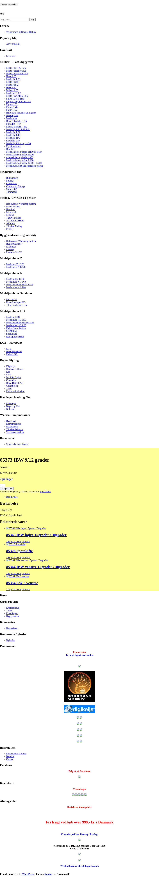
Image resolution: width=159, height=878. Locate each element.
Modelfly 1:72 (13, 137)
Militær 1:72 (12, 84)
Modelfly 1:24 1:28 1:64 (18, 129)
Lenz (8, 374)
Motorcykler (12, 115)
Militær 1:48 (12, 82)
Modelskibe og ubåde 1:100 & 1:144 (24, 151)
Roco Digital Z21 (14, 383)
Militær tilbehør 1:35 (16, 70)
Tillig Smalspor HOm (16, 305)
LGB (8, 348)
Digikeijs (10, 366)
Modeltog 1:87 (13, 93)
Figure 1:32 (12, 104)
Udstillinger (12, 613)
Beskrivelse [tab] (12, 496)
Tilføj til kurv (6, 488)
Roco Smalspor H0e (16, 302)
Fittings (10, 180)
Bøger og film (13, 406)
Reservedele (12, 426)
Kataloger (11, 403)
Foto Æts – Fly (13, 124)
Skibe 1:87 (11, 189)
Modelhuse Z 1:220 (15, 267)
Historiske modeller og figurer (21, 112)
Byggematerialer (14, 244)
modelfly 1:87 (13, 140)
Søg (32, 19)
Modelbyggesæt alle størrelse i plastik (24, 165)
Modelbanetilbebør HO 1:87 (20, 322)
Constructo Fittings (15, 186)
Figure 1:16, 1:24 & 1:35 (18, 101)
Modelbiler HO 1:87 (16, 325)
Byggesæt (11, 421)
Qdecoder (11, 380)
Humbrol (10, 209)
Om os (9, 759)
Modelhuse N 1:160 (16, 281)
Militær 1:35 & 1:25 (16, 68)
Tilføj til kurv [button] (23, 541)
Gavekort (10, 56)
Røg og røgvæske (15, 336)
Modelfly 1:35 (13, 79)
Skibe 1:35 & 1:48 (15, 98)
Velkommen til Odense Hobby (21, 32)
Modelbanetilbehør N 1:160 (19, 284)
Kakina (48, 874)
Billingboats (12, 178)
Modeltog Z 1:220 (15, 264)
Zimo (8, 388)
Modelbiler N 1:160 (16, 287)
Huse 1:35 (11, 76)
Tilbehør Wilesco (14, 429)
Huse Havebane (14, 351)
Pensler (9, 229)
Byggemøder (12, 616)
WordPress (28, 874)
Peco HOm (11, 299)
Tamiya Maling (13, 217)
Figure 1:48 (12, 107)
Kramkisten (12, 628)
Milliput (10, 215)
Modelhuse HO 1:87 (16, 319)
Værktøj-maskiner (15, 432)
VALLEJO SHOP (15, 220)
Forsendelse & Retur (16, 753)
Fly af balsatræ (13, 146)
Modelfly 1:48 (13, 135)
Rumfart (10, 149)
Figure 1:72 (12, 110)
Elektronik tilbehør (15, 391)
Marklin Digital (13, 377)
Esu (8, 371)
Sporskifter (45, 491)
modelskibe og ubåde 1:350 (19, 157)
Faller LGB (12, 354)
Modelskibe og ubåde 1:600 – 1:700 (24, 163)
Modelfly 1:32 (13, 132)
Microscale (11, 212)
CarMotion (11, 331)
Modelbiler (11, 118)
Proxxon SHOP (14, 252)
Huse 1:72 (11, 87)
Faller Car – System (16, 328)
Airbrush (10, 223)
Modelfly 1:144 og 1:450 (18, 143)
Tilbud (9, 610)
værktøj (10, 249)
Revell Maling (13, 206)
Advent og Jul (13, 44)
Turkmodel (11, 192)
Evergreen (11, 246)
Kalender (10, 409)
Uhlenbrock (12, 385)
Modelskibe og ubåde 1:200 (20, 154)
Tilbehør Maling (14, 226)
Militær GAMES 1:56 (17, 96)
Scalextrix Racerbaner (17, 444)
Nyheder (10, 640)
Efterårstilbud (12, 607)
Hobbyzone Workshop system (21, 203)
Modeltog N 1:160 (15, 279)
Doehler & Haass (14, 369)
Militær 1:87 (12, 90)
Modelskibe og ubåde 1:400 (20, 160)
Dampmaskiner (13, 423)
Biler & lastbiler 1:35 (16, 121)
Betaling (10, 756)
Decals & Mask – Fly (16, 126)
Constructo (11, 183)
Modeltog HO (13, 317)
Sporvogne (11, 333)
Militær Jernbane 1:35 (17, 73)
